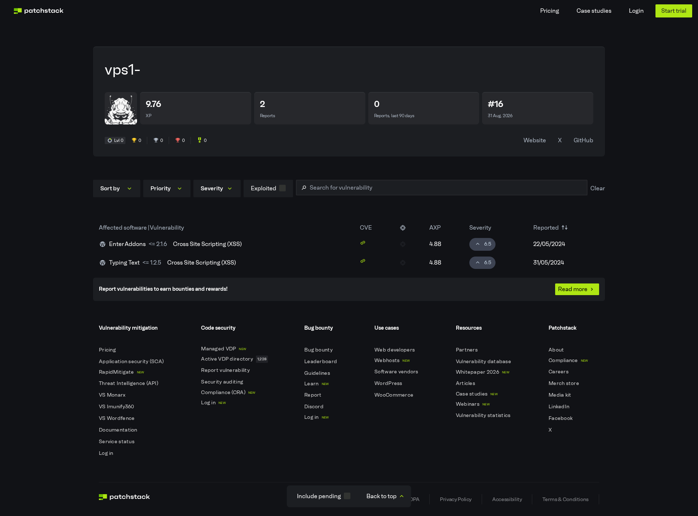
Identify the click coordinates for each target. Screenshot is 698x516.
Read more (572, 289)
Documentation (119, 430)
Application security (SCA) (132, 361)
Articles (466, 383)
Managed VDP (223, 349)
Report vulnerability (226, 370)
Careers (559, 372)
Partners (467, 350)
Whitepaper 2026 (482, 372)
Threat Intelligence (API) (129, 383)
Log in (107, 453)
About (557, 350)
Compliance (568, 360)
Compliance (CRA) (228, 392)
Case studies (594, 10)
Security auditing (222, 382)
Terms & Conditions (565, 499)
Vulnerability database (484, 361)
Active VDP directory (233, 359)
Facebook (561, 418)
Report (313, 395)
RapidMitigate (121, 372)
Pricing (549, 10)
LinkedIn (560, 407)
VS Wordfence (117, 418)
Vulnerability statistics (484, 415)
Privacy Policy (456, 499)
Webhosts (392, 360)
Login (636, 10)
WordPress (389, 383)
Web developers (395, 350)
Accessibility (507, 499)
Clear (597, 188)
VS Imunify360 (117, 407)
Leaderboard (321, 361)
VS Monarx (113, 395)
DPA (414, 499)
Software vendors (397, 372)
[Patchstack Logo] (38, 11)
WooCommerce (394, 395)
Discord (314, 407)
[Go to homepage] (124, 499)
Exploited (263, 188)
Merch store (564, 383)
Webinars (473, 404)
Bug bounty (319, 350)
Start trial (673, 10)
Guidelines (317, 373)
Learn (316, 384)
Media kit (561, 395)
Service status (117, 441)
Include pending (319, 496)
